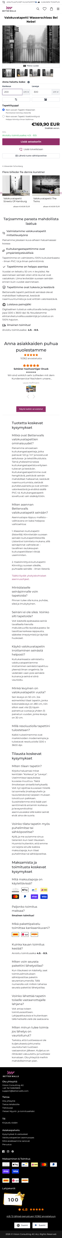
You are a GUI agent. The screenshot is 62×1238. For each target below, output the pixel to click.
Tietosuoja (7, 1108)
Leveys (35, 86)
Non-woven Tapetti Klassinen (20, 111)
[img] (31, 355)
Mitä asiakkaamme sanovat (16, 1141)
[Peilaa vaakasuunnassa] (16, 99)
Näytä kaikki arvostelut (31, 409)
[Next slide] (61, 193)
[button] (8, 73)
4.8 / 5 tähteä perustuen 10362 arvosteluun (31, 1216)
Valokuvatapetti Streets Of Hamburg (15, 200)
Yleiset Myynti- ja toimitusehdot (18, 1111)
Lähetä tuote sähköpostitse (32, 155)
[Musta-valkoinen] (46, 99)
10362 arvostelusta (31, 358)
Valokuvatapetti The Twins (45, 200)
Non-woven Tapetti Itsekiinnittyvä (23, 117)
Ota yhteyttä (8, 1101)
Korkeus (6, 86)
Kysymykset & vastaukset (15, 1134)
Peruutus (7, 1144)
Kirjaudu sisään (10, 1122)
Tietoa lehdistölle (10, 1104)
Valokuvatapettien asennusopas (18, 1137)
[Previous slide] (1, 193)
